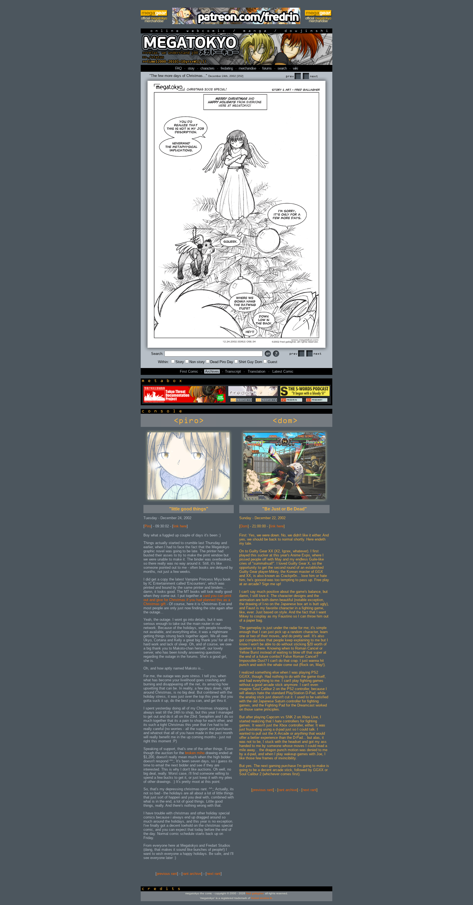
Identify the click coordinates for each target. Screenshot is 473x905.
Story (179, 362)
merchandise (247, 68)
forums (267, 68)
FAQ (178, 68)
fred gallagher (254, 893)
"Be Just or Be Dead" (284, 509)
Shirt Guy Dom (250, 362)
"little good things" (188, 509)
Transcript (233, 371)
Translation (256, 371)
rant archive (192, 874)
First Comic (189, 371)
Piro (148, 526)
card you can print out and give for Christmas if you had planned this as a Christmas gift (187, 600)
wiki (295, 68)
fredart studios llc (261, 898)
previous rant (167, 874)
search (282, 68)
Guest (272, 362)
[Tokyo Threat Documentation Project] (184, 401)
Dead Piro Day (221, 362)
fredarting (227, 68)
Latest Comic (282, 371)
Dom (244, 526)
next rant (214, 874)
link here (180, 526)
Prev (293, 76)
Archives (212, 371)
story (191, 68)
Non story (197, 362)
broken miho (195, 753)
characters (207, 68)
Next (310, 76)
